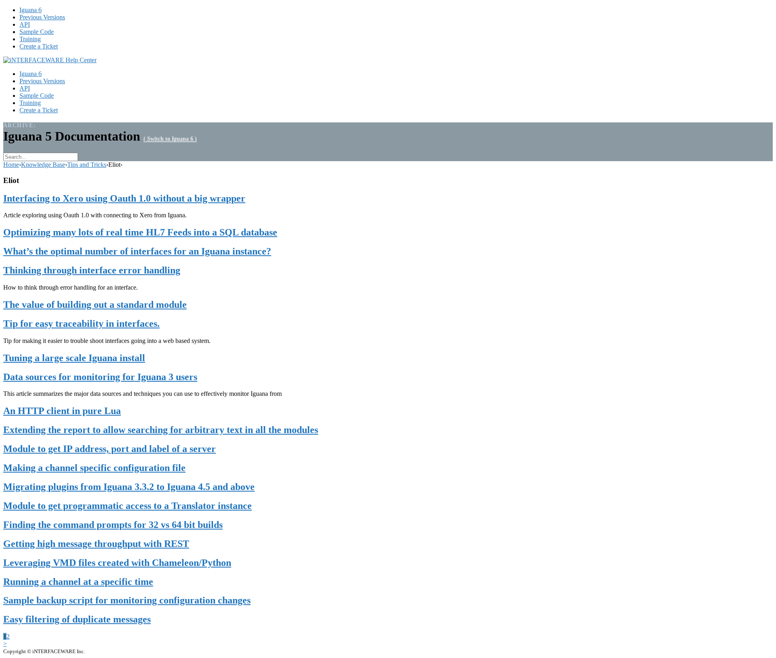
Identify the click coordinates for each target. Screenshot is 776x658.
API (24, 24)
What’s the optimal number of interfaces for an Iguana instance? (137, 251)
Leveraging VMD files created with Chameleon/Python (117, 562)
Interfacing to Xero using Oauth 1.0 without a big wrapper (124, 198)
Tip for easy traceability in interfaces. (81, 323)
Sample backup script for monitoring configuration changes (127, 600)
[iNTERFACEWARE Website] (50, 60)
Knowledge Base (43, 164)
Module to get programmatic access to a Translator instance (127, 505)
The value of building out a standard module (95, 304)
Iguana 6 (30, 9)
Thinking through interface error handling (91, 270)
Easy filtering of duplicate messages (77, 619)
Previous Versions (42, 17)
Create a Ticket (38, 46)
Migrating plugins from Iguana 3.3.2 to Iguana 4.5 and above (129, 486)
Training (30, 39)
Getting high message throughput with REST (96, 543)
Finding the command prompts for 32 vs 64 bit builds (113, 524)
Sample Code (36, 31)
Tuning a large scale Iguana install (74, 358)
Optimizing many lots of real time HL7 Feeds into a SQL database (140, 232)
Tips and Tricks (86, 164)
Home (11, 164)
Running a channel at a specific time (78, 581)
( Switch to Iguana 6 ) (170, 139)
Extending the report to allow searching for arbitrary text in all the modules (160, 430)
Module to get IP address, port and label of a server (109, 449)
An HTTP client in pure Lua (62, 411)
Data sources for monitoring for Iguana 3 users (100, 377)
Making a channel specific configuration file (94, 467)
